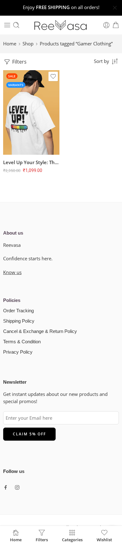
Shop (28, 44)
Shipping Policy (18, 321)
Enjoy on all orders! (61, 7)
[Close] (114, 7)
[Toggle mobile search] (16, 25)
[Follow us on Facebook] (5, 487)
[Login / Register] (106, 25)
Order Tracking (18, 310)
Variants (15, 85)
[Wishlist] (53, 76)
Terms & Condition (22, 341)
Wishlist (104, 539)
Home (9, 44)
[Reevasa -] (61, 25)
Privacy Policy (18, 352)
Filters (19, 61)
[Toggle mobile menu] (7, 25)
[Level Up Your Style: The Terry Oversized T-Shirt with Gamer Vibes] (31, 112)
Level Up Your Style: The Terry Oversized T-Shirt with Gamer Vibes (31, 162)
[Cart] (116, 25)
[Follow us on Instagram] (17, 487)
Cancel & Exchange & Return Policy (40, 331)
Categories (72, 539)
